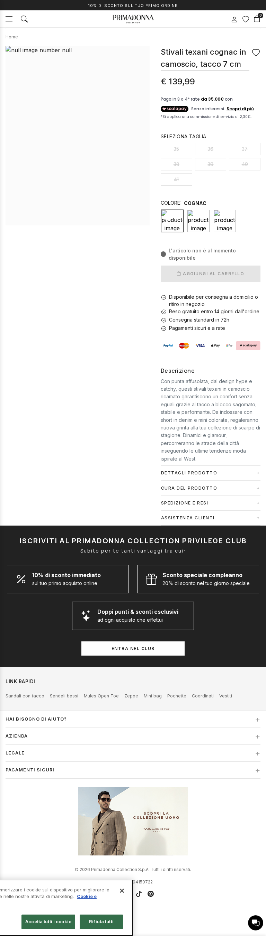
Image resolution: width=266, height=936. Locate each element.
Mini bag (153, 695)
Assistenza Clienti (188, 517)
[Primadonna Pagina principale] (133, 19)
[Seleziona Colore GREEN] (224, 221)
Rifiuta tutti (101, 921)
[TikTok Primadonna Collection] (139, 894)
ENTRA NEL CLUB (133, 648)
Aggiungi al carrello (213, 273)
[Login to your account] (234, 19)
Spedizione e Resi (185, 503)
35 (176, 149)
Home (12, 36)
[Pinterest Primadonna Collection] (151, 894)
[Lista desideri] (245, 19)
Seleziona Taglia (183, 136)
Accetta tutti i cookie (48, 921)
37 (245, 149)
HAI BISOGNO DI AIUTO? (36, 719)
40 (245, 164)
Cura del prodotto (189, 488)
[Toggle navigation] (9, 18)
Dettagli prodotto (189, 472)
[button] (255, 922)
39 (210, 164)
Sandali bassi (64, 695)
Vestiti (225, 695)
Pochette (176, 695)
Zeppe (131, 695)
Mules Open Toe (101, 695)
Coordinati (203, 695)
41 (176, 179)
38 (176, 164)
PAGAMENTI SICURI (30, 769)
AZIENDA (17, 736)
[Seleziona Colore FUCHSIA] (198, 221)
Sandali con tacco (25, 695)
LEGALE (15, 753)
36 (210, 149)
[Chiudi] (122, 890)
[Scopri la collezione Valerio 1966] (133, 821)
